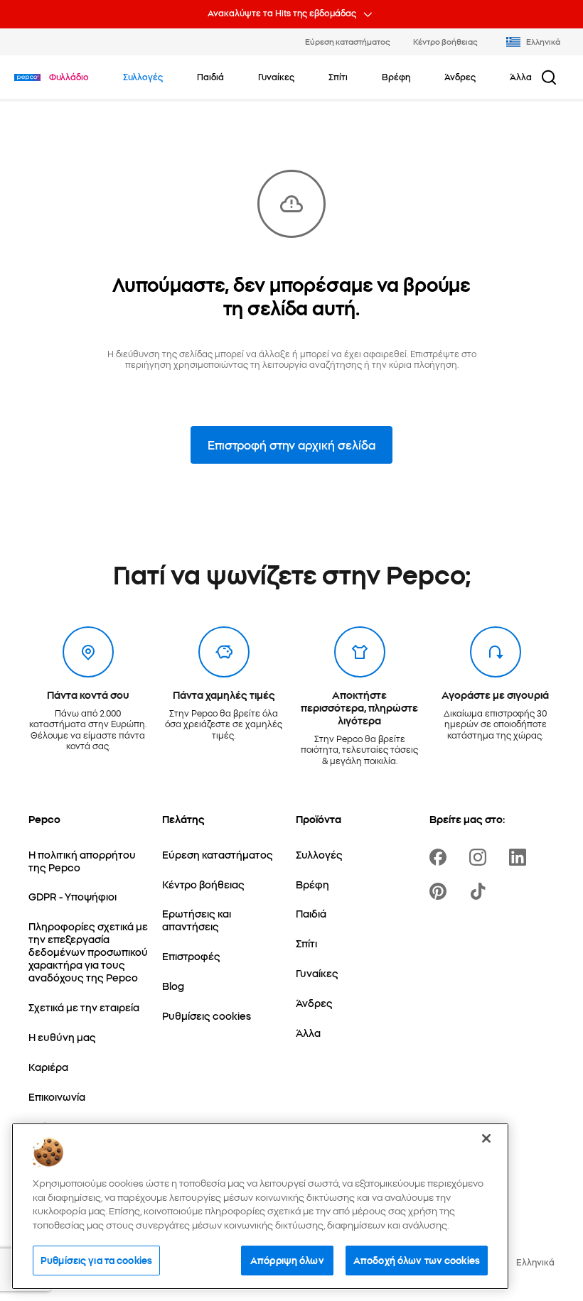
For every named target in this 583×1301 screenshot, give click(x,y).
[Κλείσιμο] (486, 1138)
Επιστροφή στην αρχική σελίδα (291, 444)
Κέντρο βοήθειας (445, 41)
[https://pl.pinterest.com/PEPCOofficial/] (440, 891)
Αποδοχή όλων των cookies (416, 1259)
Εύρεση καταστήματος (347, 41)
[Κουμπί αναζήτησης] (548, 77)
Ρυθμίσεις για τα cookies (96, 1259)
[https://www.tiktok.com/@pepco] (480, 891)
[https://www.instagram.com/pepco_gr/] (480, 857)
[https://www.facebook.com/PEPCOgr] (440, 857)
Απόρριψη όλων (287, 1259)
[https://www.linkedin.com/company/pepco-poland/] (520, 857)
